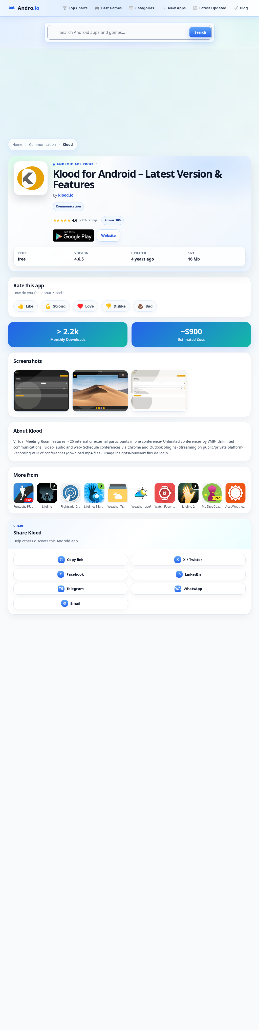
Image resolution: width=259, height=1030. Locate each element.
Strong (55, 305)
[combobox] (129, 32)
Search (200, 32)
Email (71, 603)
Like (25, 305)
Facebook (72, 574)
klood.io (65, 195)
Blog (240, 7)
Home (17, 144)
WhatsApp (188, 588)
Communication (42, 144)
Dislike (115, 305)
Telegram (71, 588)
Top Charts (75, 7)
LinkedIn (189, 574)
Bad (145, 305)
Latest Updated (209, 7)
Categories (141, 7)
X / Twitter (190, 559)
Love (85, 305)
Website (108, 235)
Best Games (108, 7)
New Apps (173, 7)
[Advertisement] (129, 86)
